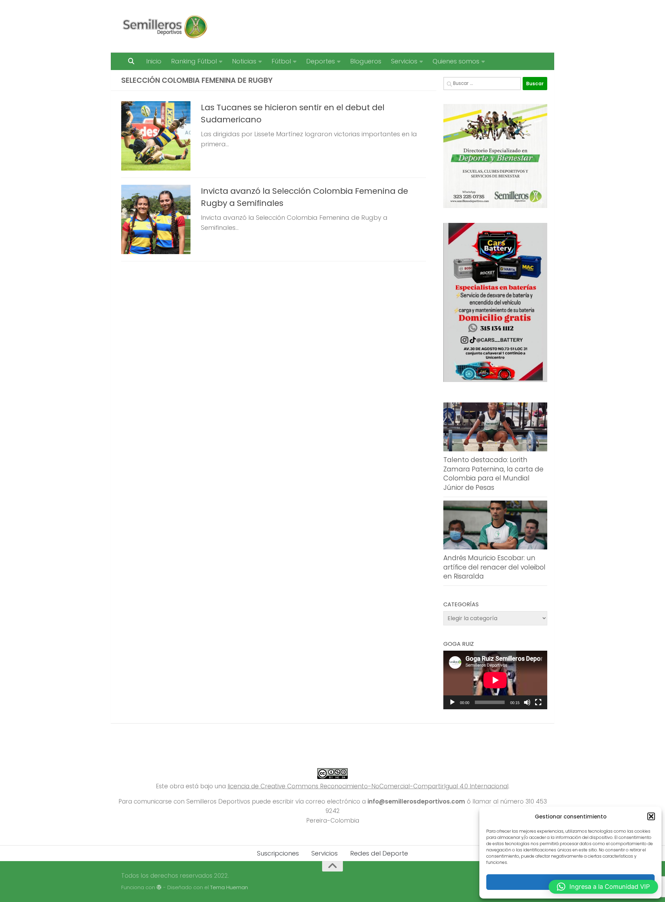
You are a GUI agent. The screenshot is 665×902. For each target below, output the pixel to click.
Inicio (153, 61)
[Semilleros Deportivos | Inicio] (164, 26)
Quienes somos (456, 61)
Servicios (404, 61)
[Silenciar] (527, 702)
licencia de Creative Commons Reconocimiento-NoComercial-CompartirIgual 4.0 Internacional (368, 786)
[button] (651, 816)
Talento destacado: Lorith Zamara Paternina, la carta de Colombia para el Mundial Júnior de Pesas (493, 473)
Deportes (320, 61)
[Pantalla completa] (538, 702)
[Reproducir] (452, 702)
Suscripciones (278, 853)
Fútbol (281, 61)
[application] (495, 680)
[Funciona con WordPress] (159, 887)
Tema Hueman (229, 887)
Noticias (244, 61)
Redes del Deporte (379, 853)
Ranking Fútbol (194, 61)
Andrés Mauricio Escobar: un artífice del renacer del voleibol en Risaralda (494, 567)
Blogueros (365, 61)
